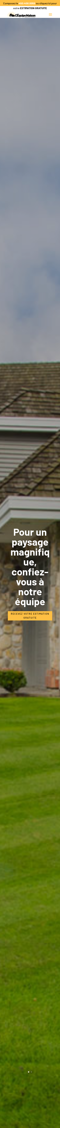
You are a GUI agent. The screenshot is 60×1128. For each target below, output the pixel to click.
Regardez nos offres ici (30, 600)
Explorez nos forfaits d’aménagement (30, 568)
